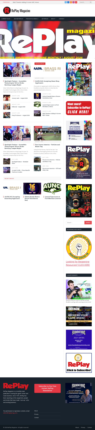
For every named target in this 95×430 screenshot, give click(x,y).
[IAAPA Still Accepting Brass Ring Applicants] (47, 70)
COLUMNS (38, 127)
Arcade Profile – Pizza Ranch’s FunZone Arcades (21, 171)
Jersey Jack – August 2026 (20, 98)
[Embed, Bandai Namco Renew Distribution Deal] (37, 96)
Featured (7, 63)
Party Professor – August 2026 (21, 115)
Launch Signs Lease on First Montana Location (50, 105)
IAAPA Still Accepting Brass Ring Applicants (47, 82)
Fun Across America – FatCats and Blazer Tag (47, 145)
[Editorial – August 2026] (6, 107)
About (36, 411)
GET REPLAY (45, 19)
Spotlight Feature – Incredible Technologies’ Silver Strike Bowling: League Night (15, 83)
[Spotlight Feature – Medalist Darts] (6, 161)
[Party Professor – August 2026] (6, 115)
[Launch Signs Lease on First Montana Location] (37, 105)
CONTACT (61, 19)
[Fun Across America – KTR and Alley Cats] (37, 168)
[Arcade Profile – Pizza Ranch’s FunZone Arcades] (6, 170)
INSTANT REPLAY (18, 19)
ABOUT (53, 19)
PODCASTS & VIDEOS (32, 19)
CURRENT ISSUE (5, 19)
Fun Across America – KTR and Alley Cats (51, 169)
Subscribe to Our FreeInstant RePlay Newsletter (47, 388)
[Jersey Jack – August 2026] (6, 98)
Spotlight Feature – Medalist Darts (20, 162)
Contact (36, 417)
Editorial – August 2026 (18, 107)
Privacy (36, 414)
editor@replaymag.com (10, 413)
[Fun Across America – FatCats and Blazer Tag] (47, 133)
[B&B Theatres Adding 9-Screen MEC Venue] (37, 113)
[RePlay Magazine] (17, 10)
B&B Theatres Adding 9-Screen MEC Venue (26, 2)
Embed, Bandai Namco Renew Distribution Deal (51, 97)
